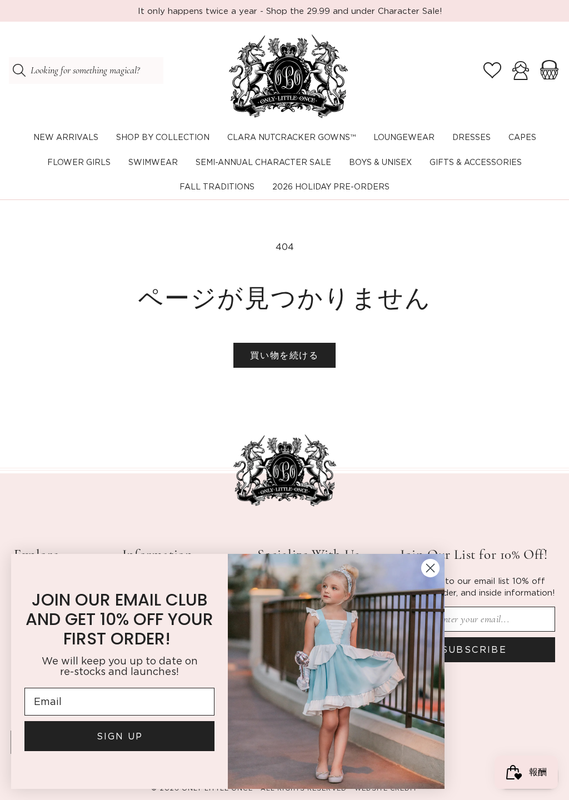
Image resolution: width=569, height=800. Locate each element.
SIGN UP (120, 736)
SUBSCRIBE (474, 649)
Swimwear (153, 162)
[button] (162, 137)
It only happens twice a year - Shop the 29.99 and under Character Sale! (290, 10)
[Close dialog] (430, 568)
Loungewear (404, 137)
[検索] (19, 70)
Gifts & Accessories (476, 162)
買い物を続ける (284, 355)
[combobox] (86, 70)
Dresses (471, 137)
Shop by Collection (162, 137)
